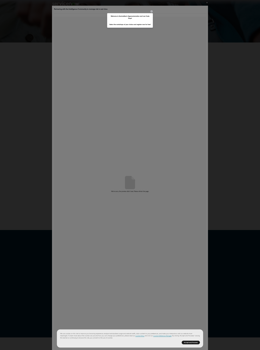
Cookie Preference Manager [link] (162, 336)
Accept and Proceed (191, 342)
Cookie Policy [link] (139, 336)
